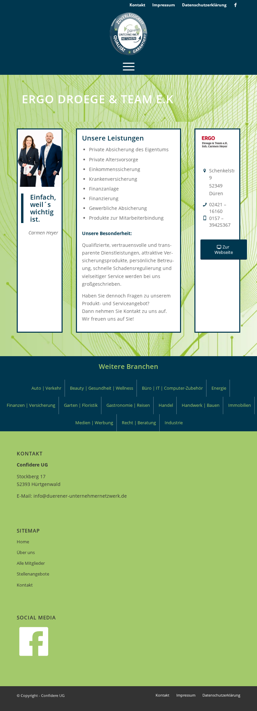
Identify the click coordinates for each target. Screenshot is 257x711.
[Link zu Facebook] (235, 5)
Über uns (26, 552)
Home (23, 542)
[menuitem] (137, 5)
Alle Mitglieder (31, 563)
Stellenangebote (33, 574)
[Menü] (128, 66)
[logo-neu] (128, 33)
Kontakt (25, 585)
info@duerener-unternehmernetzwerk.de (80, 496)
